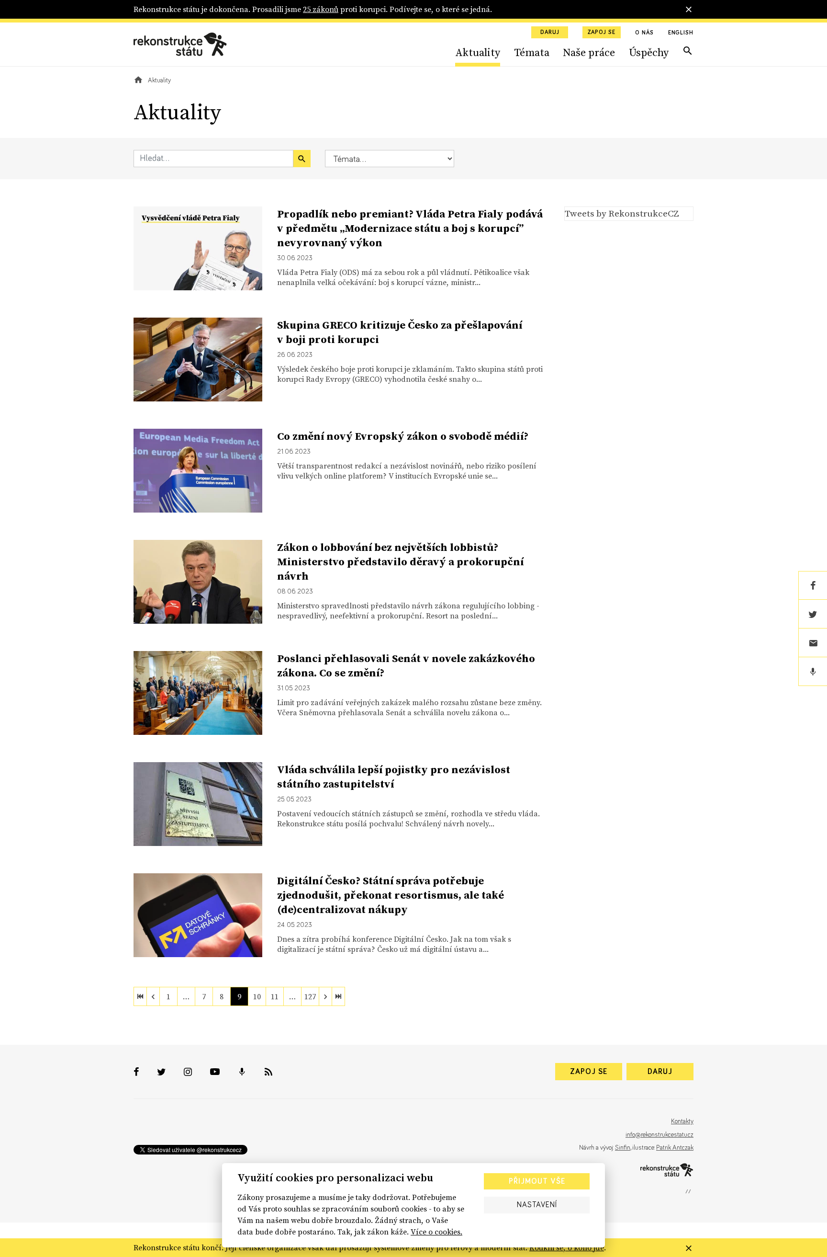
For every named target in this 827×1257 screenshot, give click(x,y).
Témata (531, 52)
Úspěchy (649, 52)
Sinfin (622, 1147)
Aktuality (477, 52)
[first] (140, 996)
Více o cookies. (436, 1231)
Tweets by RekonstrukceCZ (622, 213)
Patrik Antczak (674, 1147)
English (680, 33)
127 (310, 996)
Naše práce (589, 52)
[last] (338, 996)
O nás (644, 33)
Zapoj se (601, 32)
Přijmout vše (537, 1181)
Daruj (549, 32)
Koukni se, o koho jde (566, 1247)
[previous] (153, 996)
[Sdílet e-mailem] (812, 642)
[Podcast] (812, 671)
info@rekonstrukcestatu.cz (659, 1134)
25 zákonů (320, 9)
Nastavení (537, 1205)
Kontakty (682, 1121)
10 (257, 996)
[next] (325, 996)
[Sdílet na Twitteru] (812, 614)
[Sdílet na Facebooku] (812, 585)
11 (275, 996)
